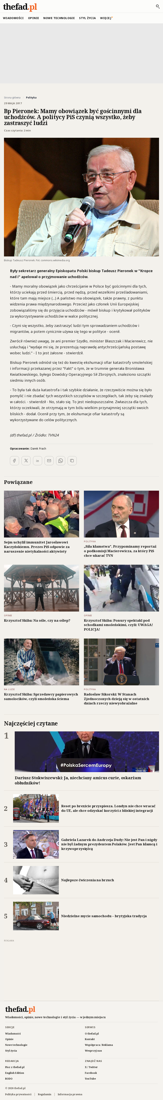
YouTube (90, 1078)
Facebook (91, 1073)
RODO (9, 1078)
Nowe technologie (59, 18)
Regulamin (44, 1094)
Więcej (105, 18)
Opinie (33, 18)
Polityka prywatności (18, 1094)
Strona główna (12, 97)
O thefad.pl (92, 1033)
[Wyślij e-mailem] (49, 460)
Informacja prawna (70, 1094)
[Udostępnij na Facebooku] (14, 460)
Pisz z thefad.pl (14, 1067)
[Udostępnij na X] (26, 460)
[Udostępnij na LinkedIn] (37, 460)
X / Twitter (91, 1067)
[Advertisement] (81, 53)
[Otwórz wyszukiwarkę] (156, 6)
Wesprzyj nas (93, 1050)
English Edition (14, 1073)
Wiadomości (13, 18)
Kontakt (90, 1039)
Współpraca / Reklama (99, 1045)
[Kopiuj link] (72, 460)
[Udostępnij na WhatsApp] (60, 460)
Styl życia (87, 18)
